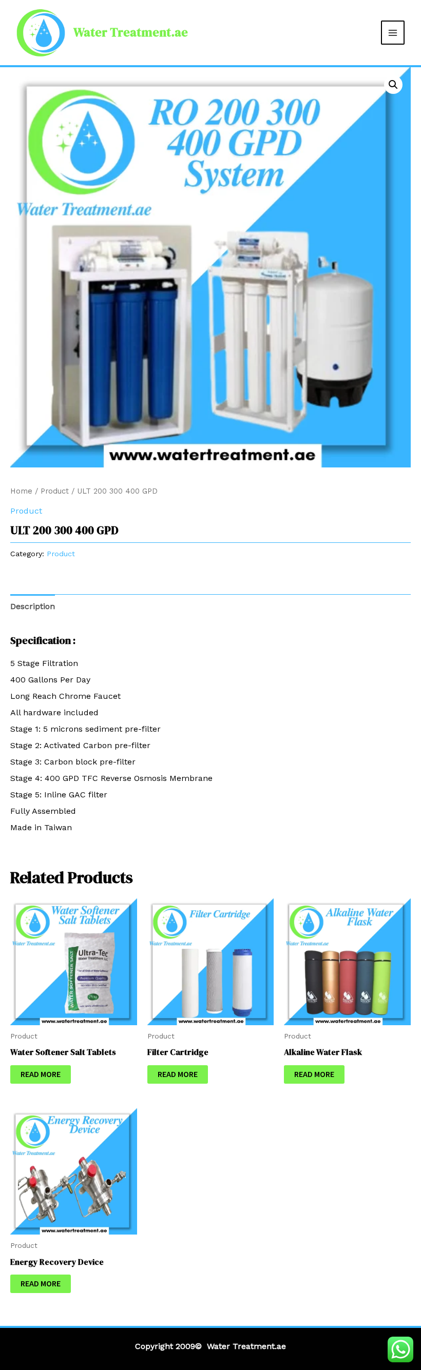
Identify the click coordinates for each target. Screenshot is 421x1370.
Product (55, 491)
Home (21, 491)
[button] (393, 84)
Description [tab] (32, 606)
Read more (41, 1074)
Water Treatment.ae (130, 32)
